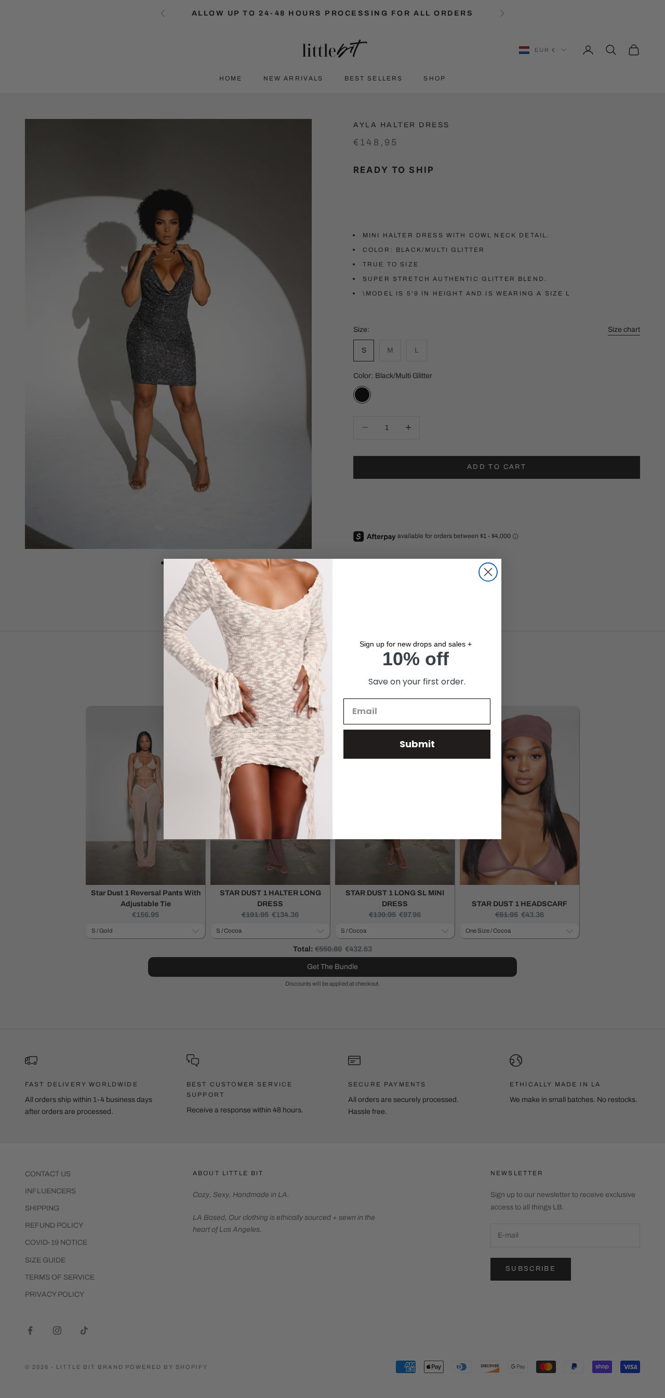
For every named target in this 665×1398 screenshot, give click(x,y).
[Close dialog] (488, 572)
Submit (417, 743)
